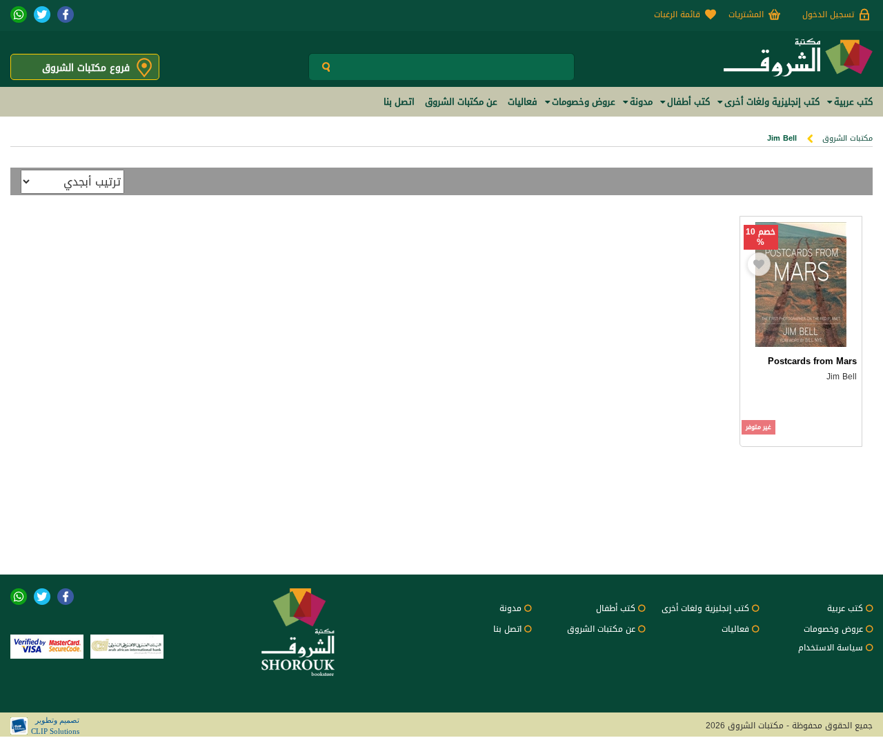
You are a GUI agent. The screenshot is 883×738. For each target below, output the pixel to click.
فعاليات (735, 629)
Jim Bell (841, 376)
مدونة (510, 608)
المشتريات (746, 14)
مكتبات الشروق (847, 138)
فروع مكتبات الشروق (86, 68)
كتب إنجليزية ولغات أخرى (705, 608)
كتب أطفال (615, 608)
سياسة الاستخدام (830, 647)
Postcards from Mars (812, 361)
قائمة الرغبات (677, 14)
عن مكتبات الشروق (601, 629)
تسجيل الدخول (828, 14)
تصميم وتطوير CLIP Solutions (55, 725)
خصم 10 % (760, 237)
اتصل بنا (507, 629)
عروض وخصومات (833, 629)
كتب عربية (845, 608)
